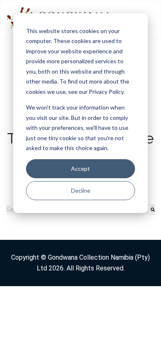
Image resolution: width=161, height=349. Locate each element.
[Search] (153, 209)
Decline (80, 190)
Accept (80, 168)
